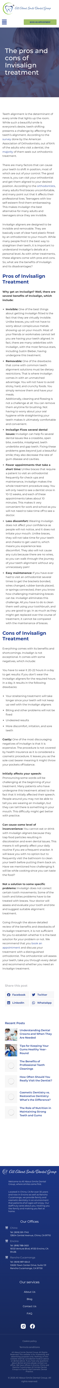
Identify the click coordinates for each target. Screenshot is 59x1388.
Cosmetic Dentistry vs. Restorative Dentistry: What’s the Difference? (35, 1096)
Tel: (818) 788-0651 (19, 1245)
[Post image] (11, 1035)
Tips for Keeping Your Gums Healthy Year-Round (34, 1049)
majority (7, 151)
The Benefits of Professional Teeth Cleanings (32, 1065)
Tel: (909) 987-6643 (20, 1261)
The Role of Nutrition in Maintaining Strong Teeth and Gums (35, 1111)
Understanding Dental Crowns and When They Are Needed (36, 1034)
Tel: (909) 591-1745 (19, 1232)
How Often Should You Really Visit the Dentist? (36, 1078)
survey (6, 139)
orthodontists (46, 186)
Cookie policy (29, 1341)
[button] (17, 994)
